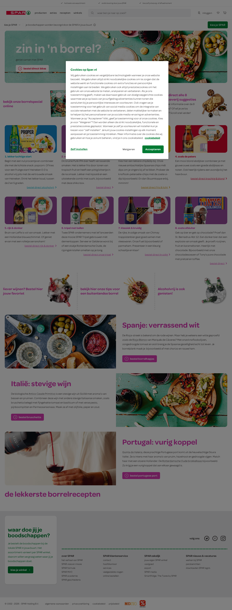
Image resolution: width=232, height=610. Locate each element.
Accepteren (153, 149)
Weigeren (128, 149)
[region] (117, 110)
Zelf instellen (79, 149)
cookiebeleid (152, 138)
